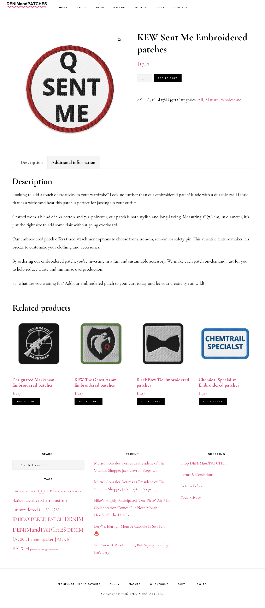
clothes (17, 500)
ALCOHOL (30, 491)
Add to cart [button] (26, 402)
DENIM (74, 518)
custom (44, 500)
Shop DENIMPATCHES (203, 463)
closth (78, 491)
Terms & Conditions (197, 474)
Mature (211, 100)
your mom (53, 549)
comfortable (29, 501)
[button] (119, 39)
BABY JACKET (67, 491)
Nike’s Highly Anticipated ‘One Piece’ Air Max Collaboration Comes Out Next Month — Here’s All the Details (132, 508)
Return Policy (192, 486)
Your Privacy (191, 497)
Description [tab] (32, 162)
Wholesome (230, 100)
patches (33, 549)
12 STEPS (16, 491)
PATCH (20, 548)
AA (23, 491)
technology (43, 549)
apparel (45, 490)
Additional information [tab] (73, 162)
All (200, 100)
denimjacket (42, 539)
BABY (57, 491)
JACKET (63, 539)
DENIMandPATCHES (27, 7)
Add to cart (167, 78)
